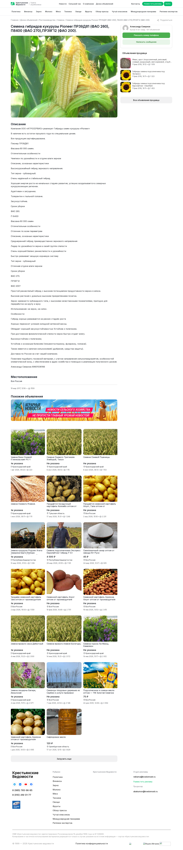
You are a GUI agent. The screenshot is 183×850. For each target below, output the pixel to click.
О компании (88, 4)
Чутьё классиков (119, 11)
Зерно (39, 11)
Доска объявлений (104, 4)
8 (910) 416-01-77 (21, 795)
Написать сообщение (146, 42)
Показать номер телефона (146, 35)
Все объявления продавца (146, 100)
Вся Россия (16, 381)
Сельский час (75, 4)
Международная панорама (143, 11)
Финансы (28, 11)
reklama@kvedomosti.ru (144, 777)
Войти (168, 4)
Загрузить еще (64, 759)
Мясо (58, 11)
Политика (16, 11)
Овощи (78, 11)
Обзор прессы (102, 11)
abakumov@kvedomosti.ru (145, 791)
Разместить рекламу (152, 4)
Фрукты (88, 11)
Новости (63, 4)
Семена (60, 20)
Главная (14, 20)
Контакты (135, 4)
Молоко (48, 11)
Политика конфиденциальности (91, 843)
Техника (68, 11)
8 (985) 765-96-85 (22, 790)
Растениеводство (47, 20)
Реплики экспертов (168, 11)
